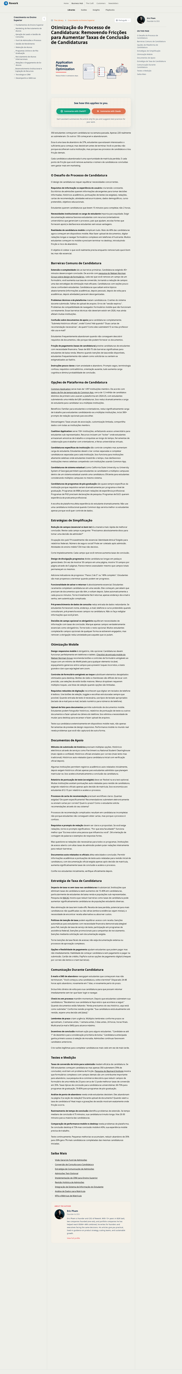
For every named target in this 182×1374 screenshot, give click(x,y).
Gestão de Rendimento (25, 44)
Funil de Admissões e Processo (28, 40)
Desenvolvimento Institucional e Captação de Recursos (28, 69)
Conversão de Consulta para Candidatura (74, 1164)
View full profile (73, 1238)
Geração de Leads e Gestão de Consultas (28, 35)
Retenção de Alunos (24, 47)
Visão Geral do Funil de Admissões (71, 1160)
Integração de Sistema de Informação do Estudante (79, 1186)
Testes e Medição (144, 71)
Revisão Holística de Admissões (69, 1182)
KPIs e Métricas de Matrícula (68, 1195)
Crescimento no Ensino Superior (81, 20)
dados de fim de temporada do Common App (72, 392)
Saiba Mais (141, 74)
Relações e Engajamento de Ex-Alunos (29, 63)
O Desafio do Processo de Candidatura (147, 36)
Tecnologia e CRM (23, 74)
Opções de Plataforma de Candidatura (147, 46)
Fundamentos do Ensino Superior (29, 25)
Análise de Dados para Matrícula (70, 1191)
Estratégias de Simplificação (148, 51)
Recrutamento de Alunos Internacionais (26, 57)
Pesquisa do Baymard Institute (109, 1071)
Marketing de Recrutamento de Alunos (29, 29)
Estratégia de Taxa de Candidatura (151, 61)
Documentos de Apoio (146, 58)
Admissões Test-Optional (66, 1173)
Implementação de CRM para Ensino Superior (76, 1178)
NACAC (66, 898)
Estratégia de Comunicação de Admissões (74, 1169)
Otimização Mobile (145, 54)
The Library (58, 20)
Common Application (61, 389)
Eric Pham (72, 1210)
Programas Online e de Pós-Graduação (27, 52)
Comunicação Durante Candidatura (146, 66)
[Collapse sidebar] (44, 19)
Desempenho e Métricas (26, 78)
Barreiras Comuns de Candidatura (151, 41)
